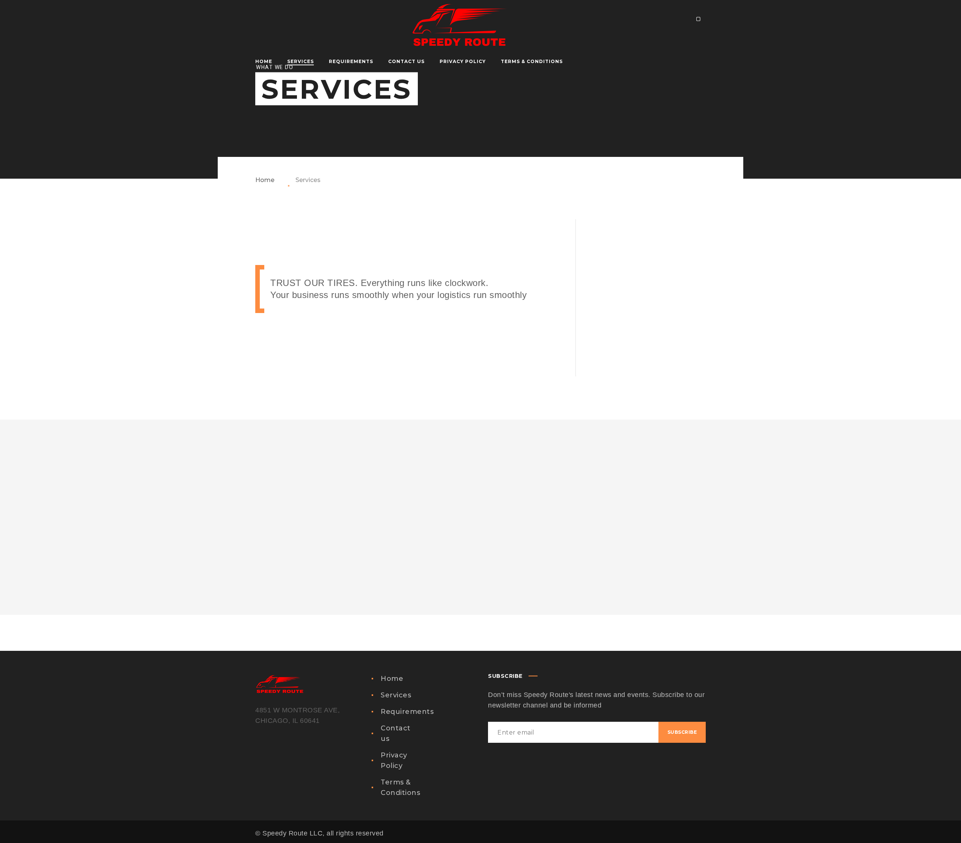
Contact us (396, 733)
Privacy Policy (394, 760)
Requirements (407, 712)
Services (396, 695)
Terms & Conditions (400, 787)
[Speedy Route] (459, 18)
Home (264, 180)
